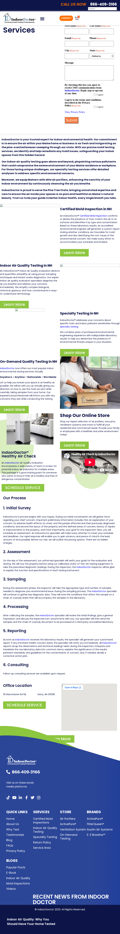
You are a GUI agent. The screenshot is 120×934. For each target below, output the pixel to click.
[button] (42, 18)
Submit (71, 120)
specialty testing (69, 326)
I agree (100, 94)
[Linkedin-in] (20, 797)
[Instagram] (38, 797)
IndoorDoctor (72, 90)
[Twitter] (32, 797)
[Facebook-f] (26, 797)
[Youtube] (14, 797)
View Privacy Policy (75, 112)
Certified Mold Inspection (93, 215)
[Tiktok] (8, 797)
